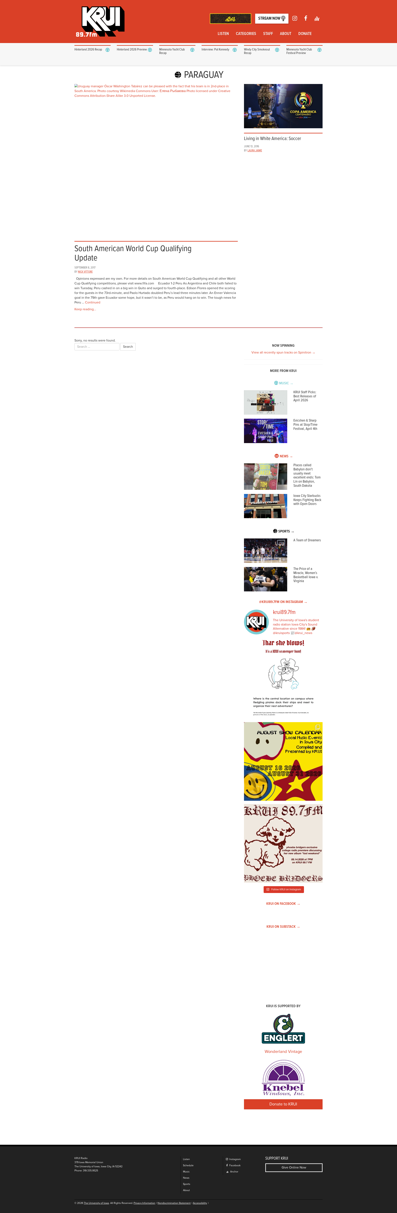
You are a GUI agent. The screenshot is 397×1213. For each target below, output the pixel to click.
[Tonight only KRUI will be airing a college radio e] (283, 843)
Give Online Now (294, 1167)
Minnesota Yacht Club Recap (172, 51)
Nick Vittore (85, 272)
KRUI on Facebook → (283, 903)
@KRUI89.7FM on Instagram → (283, 602)
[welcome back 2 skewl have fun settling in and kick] (283, 761)
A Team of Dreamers (307, 540)
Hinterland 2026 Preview (132, 49)
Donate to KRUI (283, 1104)
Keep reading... (85, 309)
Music (186, 1171)
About (285, 34)
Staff (268, 34)
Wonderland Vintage (283, 1051)
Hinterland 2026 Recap (88, 49)
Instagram (235, 1159)
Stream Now (269, 18)
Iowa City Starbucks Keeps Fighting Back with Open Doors (307, 500)
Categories (246, 34)
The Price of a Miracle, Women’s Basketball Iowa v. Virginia (305, 575)
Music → (286, 383)
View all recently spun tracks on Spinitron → (283, 352)
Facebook (234, 1165)
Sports (186, 1184)
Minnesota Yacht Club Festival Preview (299, 51)
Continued (92, 302)
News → (286, 456)
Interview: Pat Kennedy (215, 49)
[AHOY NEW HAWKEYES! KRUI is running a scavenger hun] (283, 679)
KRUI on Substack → (283, 926)
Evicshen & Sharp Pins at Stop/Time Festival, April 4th (305, 424)
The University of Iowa (96, 1203)
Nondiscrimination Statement (174, 1203)
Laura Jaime (255, 150)
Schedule (188, 1165)
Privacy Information (144, 1203)
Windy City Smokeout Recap (257, 51)
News (186, 1177)
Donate (305, 34)
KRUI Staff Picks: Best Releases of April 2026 (304, 396)
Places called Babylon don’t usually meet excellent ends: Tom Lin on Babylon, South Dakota (306, 475)
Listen (223, 34)
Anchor (234, 1171)
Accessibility (200, 1203)
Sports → (286, 531)
